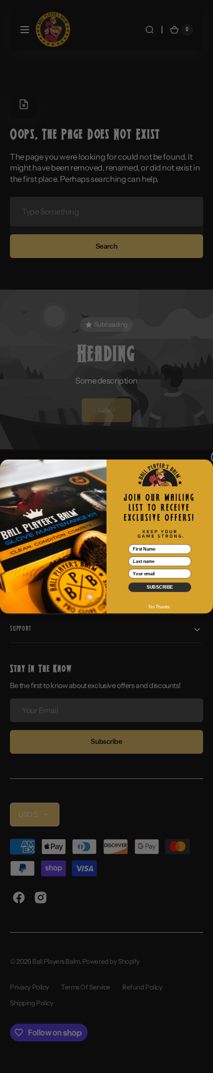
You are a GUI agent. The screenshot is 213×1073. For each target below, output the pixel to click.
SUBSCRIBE (160, 587)
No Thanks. (160, 607)
